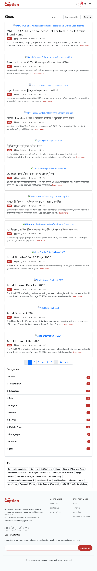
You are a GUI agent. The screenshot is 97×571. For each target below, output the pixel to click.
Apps (75, 503)
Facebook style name (81, 516)
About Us (54, 503)
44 (61, 362)
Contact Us (54, 508)
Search (87, 17)
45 (66, 362)
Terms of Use (55, 512)
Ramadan (77, 512)
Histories (76, 508)
